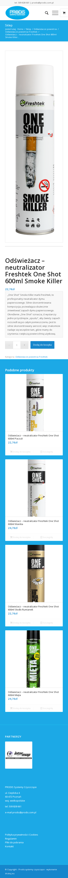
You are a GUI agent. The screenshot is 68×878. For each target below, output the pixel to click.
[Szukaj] (44, 13)
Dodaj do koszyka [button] (21, 451)
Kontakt (9, 846)
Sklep (9, 25)
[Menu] (53, 13)
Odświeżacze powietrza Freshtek (31, 356)
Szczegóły (47, 451)
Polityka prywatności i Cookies (21, 834)
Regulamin (11, 838)
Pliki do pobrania (14, 842)
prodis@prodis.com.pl (43, 2)
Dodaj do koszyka (42, 344)
